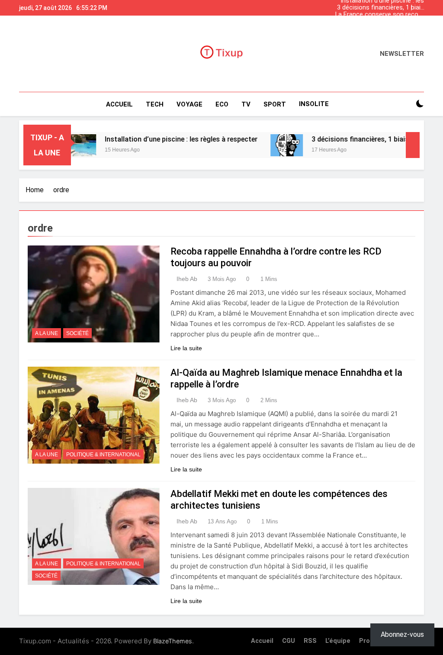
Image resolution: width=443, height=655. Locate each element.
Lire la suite (186, 348)
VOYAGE (189, 104)
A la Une (46, 333)
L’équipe (337, 641)
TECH (155, 104)
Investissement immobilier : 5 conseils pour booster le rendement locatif (382, 21)
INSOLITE (314, 104)
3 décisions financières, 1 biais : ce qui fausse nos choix (380, 7)
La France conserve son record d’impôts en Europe (379, 14)
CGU (288, 641)
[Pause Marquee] (413, 145)
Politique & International (103, 455)
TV (245, 104)
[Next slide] (419, 5)
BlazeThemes (172, 641)
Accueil (119, 104)
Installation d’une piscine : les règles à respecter (382, 28)
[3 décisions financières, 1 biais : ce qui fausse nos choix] (273, 145)
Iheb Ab (187, 278)
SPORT (274, 104)
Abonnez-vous (402, 634)
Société (77, 333)
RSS (310, 641)
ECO (221, 104)
